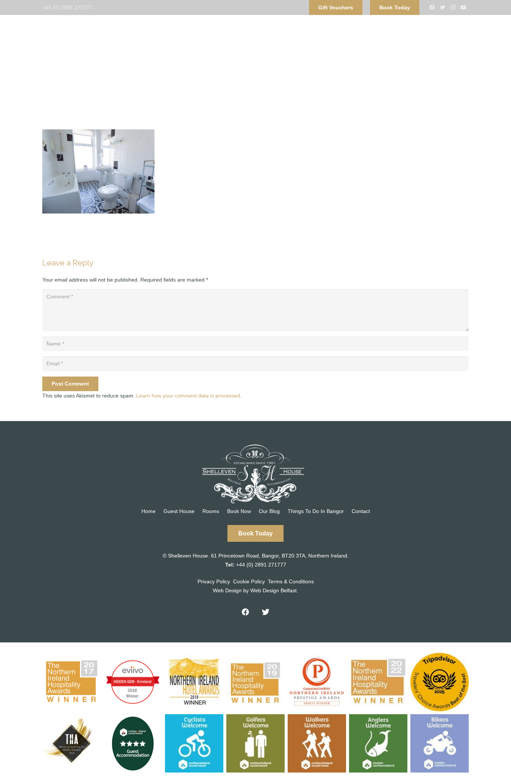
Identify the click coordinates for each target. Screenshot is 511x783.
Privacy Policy (214, 581)
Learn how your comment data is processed (188, 396)
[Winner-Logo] (255, 682)
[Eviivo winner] (133, 682)
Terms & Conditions (291, 581)
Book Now (239, 511)
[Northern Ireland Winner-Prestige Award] (317, 682)
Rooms (210, 511)
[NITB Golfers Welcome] (255, 743)
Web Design (227, 590)
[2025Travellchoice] (439, 682)
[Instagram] (453, 7)
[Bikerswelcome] (439, 743)
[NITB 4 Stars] (133, 743)
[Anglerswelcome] (378, 743)
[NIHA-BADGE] (194, 682)
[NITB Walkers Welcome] (317, 743)
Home (148, 511)
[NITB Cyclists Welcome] (194, 743)
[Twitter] (442, 7)
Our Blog (269, 511)
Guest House (179, 511)
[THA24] (71, 743)
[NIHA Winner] (71, 682)
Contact (361, 511)
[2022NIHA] (378, 682)
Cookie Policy (249, 581)
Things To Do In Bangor (316, 511)
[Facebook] (432, 7)
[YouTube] (463, 7)
